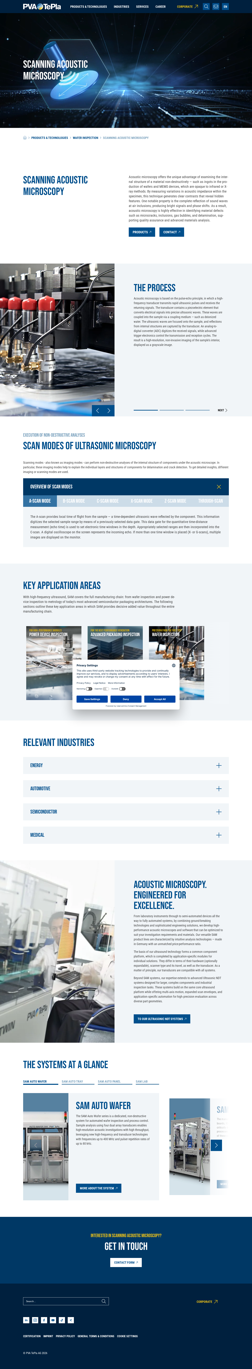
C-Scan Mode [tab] (108, 501)
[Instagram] (35, 1320)
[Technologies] (25, 137)
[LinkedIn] (26, 1320)
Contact (170, 232)
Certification (32, 1336)
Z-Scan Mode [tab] (175, 501)
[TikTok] (62, 1320)
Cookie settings (127, 1336)
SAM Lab (142, 1081)
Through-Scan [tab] (210, 501)
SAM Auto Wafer (35, 1081)
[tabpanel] (126, 527)
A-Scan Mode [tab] (40, 501)
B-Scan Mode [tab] (74, 501)
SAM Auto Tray (72, 1081)
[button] (146, 410)
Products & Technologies (88, 6)
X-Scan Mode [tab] (142, 501)
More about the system (97, 1188)
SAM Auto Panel (109, 1081)
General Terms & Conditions (96, 1336)
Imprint (48, 1336)
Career (160, 6)
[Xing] (71, 1320)
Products (140, 232)
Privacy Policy (65, 1336)
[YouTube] (53, 1320)
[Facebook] (44, 1320)
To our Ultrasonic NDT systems (160, 1019)
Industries (121, 6)
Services (142, 6)
